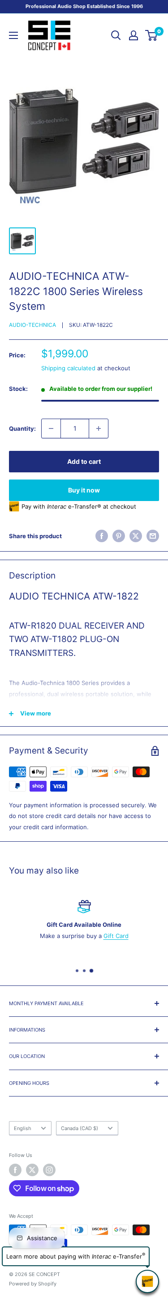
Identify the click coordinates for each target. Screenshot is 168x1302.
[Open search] (116, 35)
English (22, 1128)
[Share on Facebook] (101, 536)
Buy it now (84, 490)
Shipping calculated (68, 368)
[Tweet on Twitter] (135, 536)
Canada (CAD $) (79, 1128)
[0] (151, 35)
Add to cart (84, 461)
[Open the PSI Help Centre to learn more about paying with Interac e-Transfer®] (147, 1281)
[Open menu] (13, 35)
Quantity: (22, 428)
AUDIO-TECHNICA (32, 324)
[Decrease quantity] (51, 428)
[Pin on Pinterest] (118, 536)
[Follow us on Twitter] (32, 1170)
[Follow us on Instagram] (49, 1170)
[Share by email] (152, 536)
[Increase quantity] (98, 428)
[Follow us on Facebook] (15, 1170)
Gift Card (116, 935)
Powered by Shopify (32, 1284)
